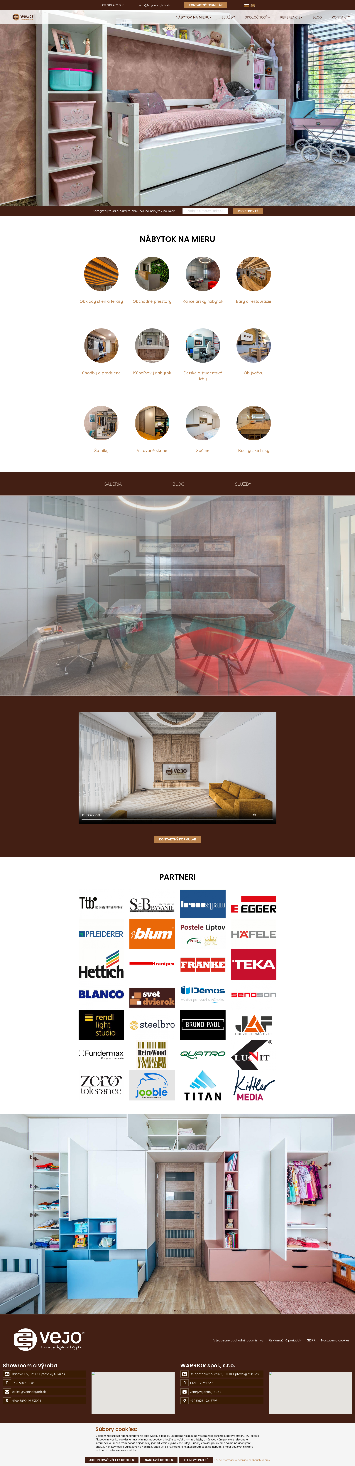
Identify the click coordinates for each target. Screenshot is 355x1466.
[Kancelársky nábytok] (203, 274)
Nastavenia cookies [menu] (335, 1340)
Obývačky (253, 373)
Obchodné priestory (152, 301)
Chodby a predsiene (101, 373)
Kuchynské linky (253, 450)
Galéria (113, 484)
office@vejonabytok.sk (29, 1392)
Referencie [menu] (290, 17)
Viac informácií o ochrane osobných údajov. (243, 1460)
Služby (243, 484)
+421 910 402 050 (112, 5)
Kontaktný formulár (206, 5)
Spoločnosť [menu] (256, 17)
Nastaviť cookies (159, 1460)
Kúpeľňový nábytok (152, 373)
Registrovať (248, 211)
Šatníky (101, 450)
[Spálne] (203, 423)
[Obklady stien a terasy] (101, 274)
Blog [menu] (317, 17)
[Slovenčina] (247, 5)
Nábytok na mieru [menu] (193, 17)
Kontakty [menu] (341, 17)
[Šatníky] (101, 423)
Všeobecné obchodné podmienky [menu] (238, 1340)
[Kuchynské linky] (253, 423)
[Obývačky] (253, 345)
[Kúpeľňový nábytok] (152, 345)
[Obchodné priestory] (152, 274)
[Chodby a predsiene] (101, 345)
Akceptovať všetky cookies (111, 1460)
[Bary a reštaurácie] (253, 274)
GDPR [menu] (311, 1340)
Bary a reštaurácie (253, 301)
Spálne (202, 450)
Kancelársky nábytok (202, 301)
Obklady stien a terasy (101, 301)
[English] (253, 5)
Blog (178, 484)
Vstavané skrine (152, 450)
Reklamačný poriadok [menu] (285, 1340)
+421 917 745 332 (201, 1383)
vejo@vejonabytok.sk (154, 5)
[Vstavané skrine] (152, 423)
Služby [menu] (228, 17)
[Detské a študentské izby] (203, 345)
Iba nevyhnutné (196, 1460)
